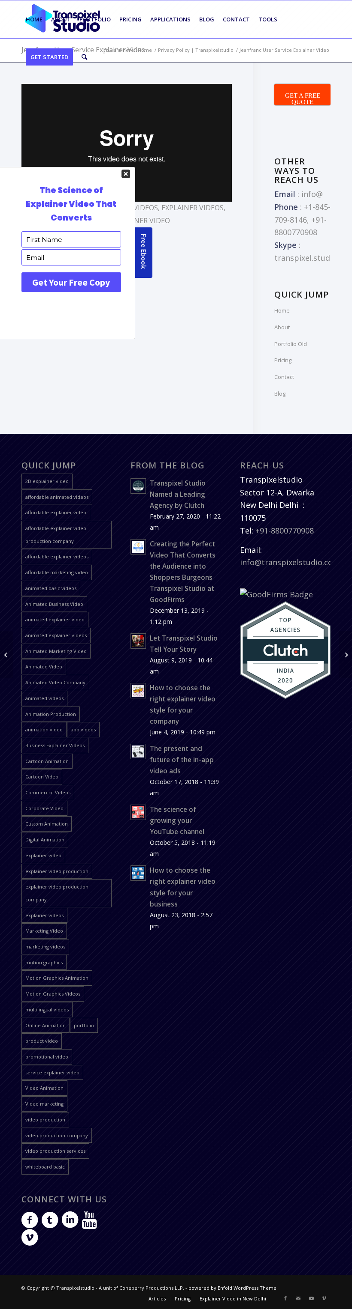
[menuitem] (34, 19)
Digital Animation (44, 839)
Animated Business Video (54, 604)
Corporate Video (44, 808)
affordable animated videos (56, 497)
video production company (56, 1135)
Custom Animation (46, 823)
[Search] (84, 57)
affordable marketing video (56, 572)
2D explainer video (47, 481)
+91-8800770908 (284, 530)
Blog (279, 393)
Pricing (282, 360)
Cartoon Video (41, 776)
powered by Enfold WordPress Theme (232, 1288)
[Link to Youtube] (311, 1298)
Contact (284, 377)
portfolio (84, 1025)
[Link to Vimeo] (324, 1298)
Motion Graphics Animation (56, 978)
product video (41, 1041)
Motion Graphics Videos (52, 993)
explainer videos (192, 207)
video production (45, 1119)
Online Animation (45, 1025)
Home (282, 310)
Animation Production (50, 714)
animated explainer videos (56, 635)
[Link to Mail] (298, 1298)
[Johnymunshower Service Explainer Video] (6, 654)
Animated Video (43, 666)
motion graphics (44, 962)
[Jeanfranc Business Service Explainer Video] (345, 654)
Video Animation (44, 1088)
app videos (83, 729)
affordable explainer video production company (55, 534)
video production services (55, 1151)
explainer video (43, 855)
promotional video (46, 1056)
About (282, 327)
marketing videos (45, 946)
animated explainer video (55, 619)
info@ (312, 194)
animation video (44, 729)
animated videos (44, 698)
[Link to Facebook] (285, 1298)
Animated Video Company (55, 682)
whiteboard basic (45, 1166)
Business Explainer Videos (55, 745)
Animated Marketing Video (56, 651)
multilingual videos (47, 1009)
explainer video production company (56, 893)
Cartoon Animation (47, 761)
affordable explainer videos (56, 556)
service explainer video (52, 1072)
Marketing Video (44, 930)
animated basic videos (50, 588)
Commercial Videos (47, 792)
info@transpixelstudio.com (290, 562)
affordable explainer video (55, 512)
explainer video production (56, 871)
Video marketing (44, 1103)
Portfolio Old (290, 344)
